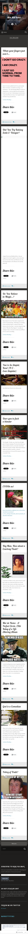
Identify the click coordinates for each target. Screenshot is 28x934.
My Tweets (3, 908)
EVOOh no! (8, 486)
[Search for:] (14, 849)
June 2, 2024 (7, 410)
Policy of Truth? (10, 772)
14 (13, 357)
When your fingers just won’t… (14, 52)
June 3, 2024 (7, 357)
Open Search (25, 32)
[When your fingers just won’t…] (14, 70)
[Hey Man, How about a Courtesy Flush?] (14, 565)
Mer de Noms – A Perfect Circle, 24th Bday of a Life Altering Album (12, 627)
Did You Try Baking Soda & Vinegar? (13, 131)
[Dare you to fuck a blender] (14, 432)
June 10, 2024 (7, 286)
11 (13, 286)
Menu (5, 32)
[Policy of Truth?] (14, 787)
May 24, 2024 (7, 538)
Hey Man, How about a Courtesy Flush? (14, 547)
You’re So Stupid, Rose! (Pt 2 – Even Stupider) (11, 368)
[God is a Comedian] (14, 718)
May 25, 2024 (7, 478)
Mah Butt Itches (14, 17)
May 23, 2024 (7, 764)
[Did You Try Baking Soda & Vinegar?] (14, 194)
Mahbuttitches (7, 916)
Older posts (14, 843)
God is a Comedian (12, 706)
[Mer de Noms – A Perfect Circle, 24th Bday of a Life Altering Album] (14, 648)
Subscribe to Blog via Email (13, 867)
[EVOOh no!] (14, 498)
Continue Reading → (7, 99)
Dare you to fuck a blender (11, 420)
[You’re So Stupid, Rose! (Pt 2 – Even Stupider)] (14, 380)
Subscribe (5, 878)
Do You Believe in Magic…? (10, 295)
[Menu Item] (12, 24)
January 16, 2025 (7, 122)
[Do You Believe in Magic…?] (14, 309)
